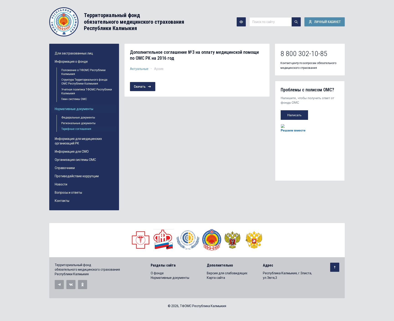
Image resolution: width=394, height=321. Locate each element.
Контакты (62, 201)
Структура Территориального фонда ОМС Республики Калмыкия (84, 81)
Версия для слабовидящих (227, 273)
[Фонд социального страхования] (188, 240)
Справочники (65, 168)
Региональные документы (78, 123)
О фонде (157, 273)
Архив (158, 69)
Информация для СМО (72, 151)
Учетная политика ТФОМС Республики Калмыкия (86, 91)
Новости (61, 184)
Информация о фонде (71, 61)
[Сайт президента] (254, 240)
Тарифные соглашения (76, 129)
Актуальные (139, 69)
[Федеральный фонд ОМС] (141, 240)
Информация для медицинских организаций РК (78, 141)
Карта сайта (216, 278)
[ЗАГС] (211, 240)
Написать (294, 115)
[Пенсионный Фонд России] (163, 240)
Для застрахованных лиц (74, 53)
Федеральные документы (78, 117)
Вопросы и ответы (68, 192)
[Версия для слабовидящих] (241, 21)
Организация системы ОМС (75, 160)
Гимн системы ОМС (74, 99)
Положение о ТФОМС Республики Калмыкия (83, 72)
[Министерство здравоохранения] (232, 240)
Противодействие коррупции (77, 176)
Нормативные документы (74, 109)
